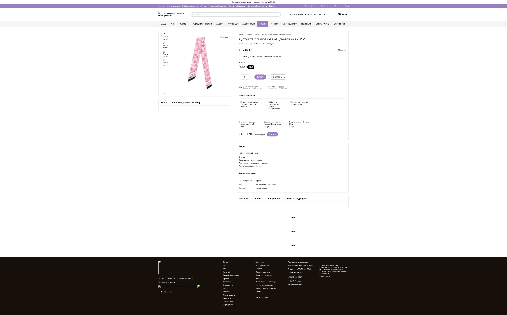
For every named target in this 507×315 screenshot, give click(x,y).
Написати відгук (268, 44)
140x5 (242, 67)
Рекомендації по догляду (218, 6)
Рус (314, 6)
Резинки (274, 24)
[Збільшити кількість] (249, 77)
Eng (310, 6)
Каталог (161, 6)
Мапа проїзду (325, 276)
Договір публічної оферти (257, 6)
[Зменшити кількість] (240, 77)
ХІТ (172, 24)
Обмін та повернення (190, 6)
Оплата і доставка (173, 6)
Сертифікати (340, 24)
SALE (163, 24)
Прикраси (306, 24)
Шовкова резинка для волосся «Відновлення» (273, 123)
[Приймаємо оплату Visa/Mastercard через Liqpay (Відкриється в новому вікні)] (177, 286)
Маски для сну (290, 24)
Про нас (203, 6)
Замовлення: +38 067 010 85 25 (307, 14)
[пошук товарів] (279, 14)
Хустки (219, 24)
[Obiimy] (223, 37)
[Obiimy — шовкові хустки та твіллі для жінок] (171, 267)
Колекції (183, 24)
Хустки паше (248, 24)
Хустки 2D (233, 24)
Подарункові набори (202, 24)
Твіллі (262, 24)
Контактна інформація (237, 6)
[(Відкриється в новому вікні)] (199, 286)
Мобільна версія (167, 292)
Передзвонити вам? (295, 273)
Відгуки (272, 6)
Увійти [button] (245, 57)
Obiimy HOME (322, 24)
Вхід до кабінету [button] (262, 265)
